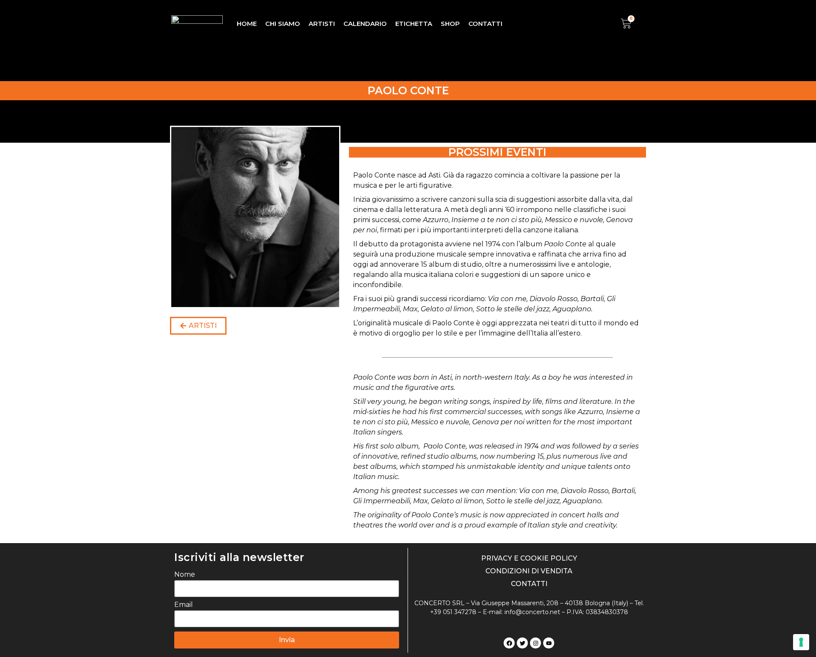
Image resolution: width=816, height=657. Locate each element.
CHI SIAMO (282, 24)
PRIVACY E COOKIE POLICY (529, 558)
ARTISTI (322, 24)
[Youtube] (548, 643)
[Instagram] (535, 643)
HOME (247, 24)
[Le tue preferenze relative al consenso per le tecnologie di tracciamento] (801, 642)
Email (183, 604)
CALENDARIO (365, 24)
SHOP (450, 24)
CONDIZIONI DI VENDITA (528, 571)
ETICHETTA (413, 24)
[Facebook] (509, 643)
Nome (184, 574)
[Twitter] (522, 643)
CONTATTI (485, 24)
